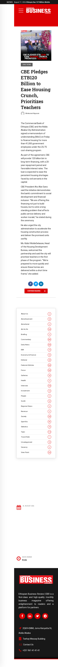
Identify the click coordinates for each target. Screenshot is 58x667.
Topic (36, 432)
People (35, 396)
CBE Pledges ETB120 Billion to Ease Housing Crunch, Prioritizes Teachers (36, 89)
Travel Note (35, 437)
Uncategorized (35, 442)
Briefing (35, 334)
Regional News (35, 406)
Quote (35, 401)
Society (36, 416)
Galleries (35, 375)
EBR (35, 350)
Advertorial (35, 324)
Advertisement (35, 319)
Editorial (35, 360)
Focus (36, 370)
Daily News (27, 65)
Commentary (36, 339)
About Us (35, 314)
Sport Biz (35, 422)
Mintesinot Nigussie (32, 113)
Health (35, 380)
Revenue (35, 411)
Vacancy (35, 447)
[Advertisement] (36, 481)
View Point (36, 452)
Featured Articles (36, 365)
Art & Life (36, 329)
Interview (36, 386)
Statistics (35, 427)
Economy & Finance (35, 355)
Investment (35, 391)
